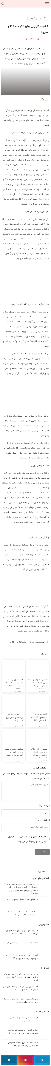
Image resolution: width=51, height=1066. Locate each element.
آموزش (32, 642)
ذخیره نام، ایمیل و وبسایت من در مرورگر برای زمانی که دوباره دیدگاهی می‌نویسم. (27, 839)
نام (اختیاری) (44, 805)
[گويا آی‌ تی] (25, 4)
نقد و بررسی (43, 924)
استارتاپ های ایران (40, 878)
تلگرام (12, 642)
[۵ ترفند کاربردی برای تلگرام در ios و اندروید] (25, 81)
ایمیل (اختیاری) (43, 820)
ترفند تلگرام (21, 642)
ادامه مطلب (17, 63)
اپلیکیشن (33, 18)
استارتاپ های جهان (40, 1011)
